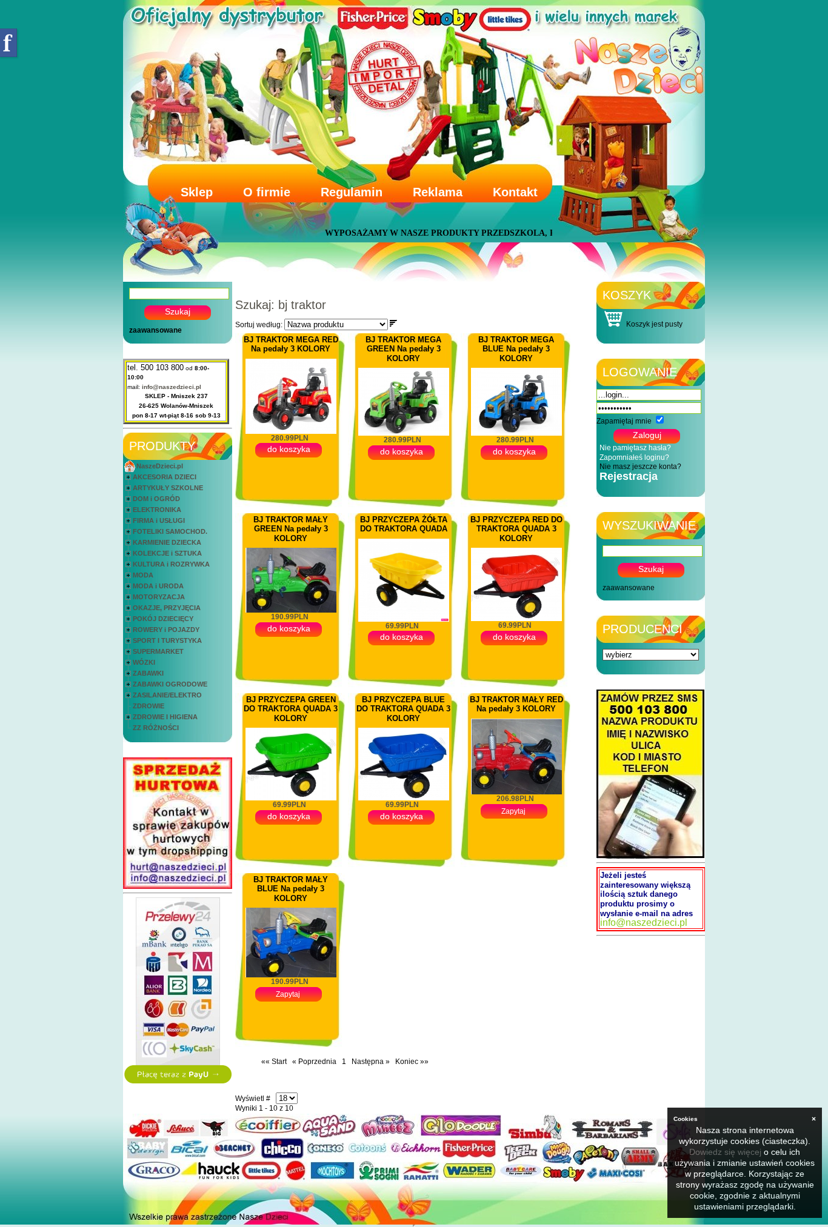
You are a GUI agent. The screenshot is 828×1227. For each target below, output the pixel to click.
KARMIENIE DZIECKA (167, 542)
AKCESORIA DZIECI (164, 476)
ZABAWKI (148, 673)
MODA (143, 575)
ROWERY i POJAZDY (166, 629)
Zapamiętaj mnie (624, 421)
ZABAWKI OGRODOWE (170, 684)
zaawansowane (155, 330)
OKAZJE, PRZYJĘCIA (167, 607)
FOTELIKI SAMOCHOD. (170, 531)
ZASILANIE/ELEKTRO (167, 695)
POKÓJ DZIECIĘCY (163, 618)
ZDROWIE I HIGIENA (165, 716)
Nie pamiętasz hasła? (635, 448)
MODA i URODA (158, 586)
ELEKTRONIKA (157, 509)
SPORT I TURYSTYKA (167, 640)
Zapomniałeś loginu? (634, 457)
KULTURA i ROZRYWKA (171, 564)
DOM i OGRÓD (156, 498)
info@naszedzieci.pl (171, 387)
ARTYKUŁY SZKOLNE (168, 487)
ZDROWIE (148, 706)
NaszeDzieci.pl (159, 466)
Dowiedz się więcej (725, 1152)
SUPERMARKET (158, 651)
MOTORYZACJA (159, 596)
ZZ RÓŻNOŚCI (156, 727)
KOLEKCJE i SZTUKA (167, 553)
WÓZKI (144, 662)
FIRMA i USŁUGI (159, 520)
